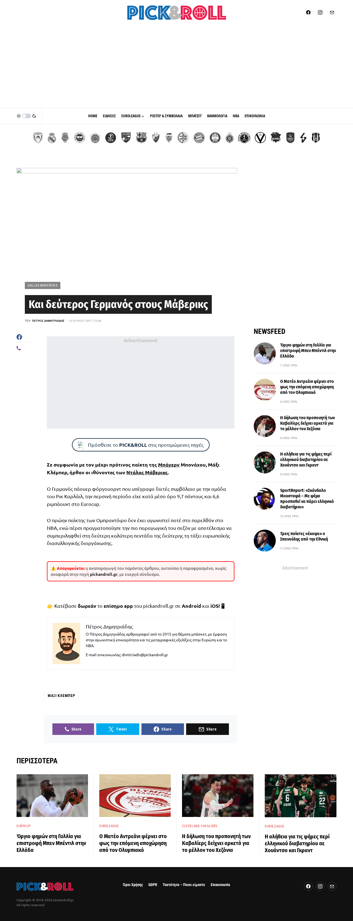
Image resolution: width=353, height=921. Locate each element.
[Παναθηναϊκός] (95, 137)
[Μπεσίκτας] (316, 137)
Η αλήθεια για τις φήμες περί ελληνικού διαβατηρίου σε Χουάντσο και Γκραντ (305, 459)
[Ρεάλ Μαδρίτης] (52, 137)
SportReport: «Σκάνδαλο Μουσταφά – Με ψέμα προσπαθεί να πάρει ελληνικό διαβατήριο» (307, 498)
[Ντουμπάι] (169, 137)
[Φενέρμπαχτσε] (79, 137)
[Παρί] (244, 137)
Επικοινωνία (220, 884)
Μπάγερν (169, 464)
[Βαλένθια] (65, 137)
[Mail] (332, 12)
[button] (26, 115)
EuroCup (24, 826)
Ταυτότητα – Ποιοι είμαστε (184, 884)
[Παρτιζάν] (230, 137)
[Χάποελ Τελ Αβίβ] (110, 137)
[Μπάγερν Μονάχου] (199, 137)
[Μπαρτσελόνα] (141, 137)
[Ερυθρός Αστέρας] (156, 137)
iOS (214, 606)
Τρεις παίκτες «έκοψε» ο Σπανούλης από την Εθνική (304, 536)
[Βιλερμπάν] (303, 137)
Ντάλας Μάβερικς (147, 472)
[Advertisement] (176, 66)
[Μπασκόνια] (275, 137)
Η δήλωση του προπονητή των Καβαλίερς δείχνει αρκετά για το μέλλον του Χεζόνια (307, 423)
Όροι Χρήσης (133, 884)
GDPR (152, 884)
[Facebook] (308, 12)
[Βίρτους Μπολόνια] (260, 137)
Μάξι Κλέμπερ (61, 695)
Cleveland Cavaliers (199, 826)
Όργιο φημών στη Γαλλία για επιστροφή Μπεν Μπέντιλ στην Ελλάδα (308, 350)
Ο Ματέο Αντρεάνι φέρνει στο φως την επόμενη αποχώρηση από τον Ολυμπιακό (307, 387)
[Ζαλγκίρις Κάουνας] (126, 137)
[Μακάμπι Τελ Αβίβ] (183, 137)
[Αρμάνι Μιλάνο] (215, 137)
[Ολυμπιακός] (38, 137)
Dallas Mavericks (43, 285)
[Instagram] (320, 12)
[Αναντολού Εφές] (290, 137)
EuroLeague (109, 826)
